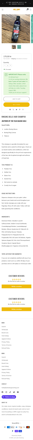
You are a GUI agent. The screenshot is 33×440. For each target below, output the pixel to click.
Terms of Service (6, 345)
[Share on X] (13, 109)
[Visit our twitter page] (14, 392)
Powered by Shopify (16, 435)
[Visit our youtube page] (18, 392)
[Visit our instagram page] (6, 392)
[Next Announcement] (30, 3)
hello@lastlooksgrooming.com (10, 387)
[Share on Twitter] (17, 109)
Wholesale (5, 329)
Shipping (13, 58)
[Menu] (2, 10)
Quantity (6, 62)
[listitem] (16, 3)
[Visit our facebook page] (2, 392)
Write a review (16, 286)
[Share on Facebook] (10, 109)
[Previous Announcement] (3, 3)
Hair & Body (5, 336)
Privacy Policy (6, 342)
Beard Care (5, 333)
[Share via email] (23, 109)
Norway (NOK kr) (15, 423)
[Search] (30, 9)
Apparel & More (6, 339)
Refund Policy (6, 348)
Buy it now (16, 104)
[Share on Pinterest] (20, 109)
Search (4, 326)
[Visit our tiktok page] (10, 392)
